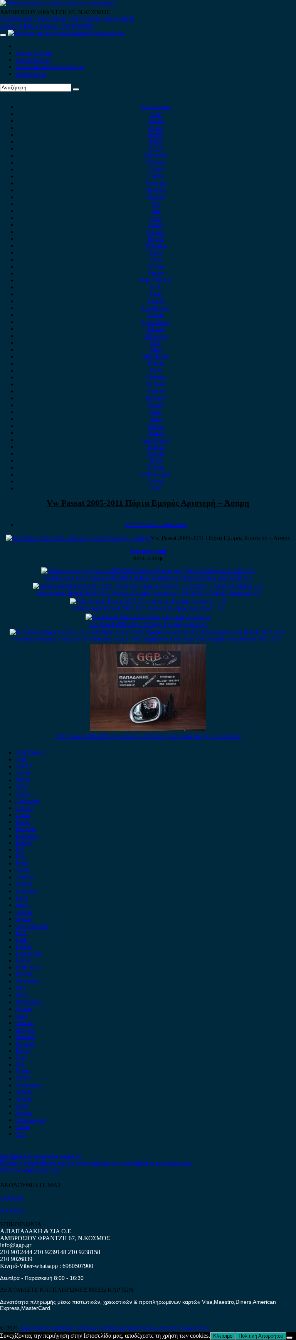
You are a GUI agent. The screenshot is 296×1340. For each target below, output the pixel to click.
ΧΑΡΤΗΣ (12, 1211)
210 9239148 (50, 19)
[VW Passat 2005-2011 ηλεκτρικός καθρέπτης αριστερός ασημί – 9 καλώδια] (148, 729)
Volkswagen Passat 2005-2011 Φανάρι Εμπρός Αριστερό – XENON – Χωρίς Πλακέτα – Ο (148, 593)
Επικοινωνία (30, 73)
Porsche (155, 391)
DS (156, 204)
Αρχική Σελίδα (33, 53)
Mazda (156, 328)
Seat (156, 419)
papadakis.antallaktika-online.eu (59, 1328)
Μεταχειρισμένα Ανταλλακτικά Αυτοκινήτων (154, 1328)
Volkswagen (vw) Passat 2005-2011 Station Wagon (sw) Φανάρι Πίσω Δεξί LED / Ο (148, 577)
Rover (155, 405)
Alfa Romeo (156, 107)
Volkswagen (156, 474)
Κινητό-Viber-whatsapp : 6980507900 (46, 26)
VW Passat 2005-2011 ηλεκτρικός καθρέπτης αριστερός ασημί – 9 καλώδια (147, 736)
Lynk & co (156, 322)
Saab (156, 412)
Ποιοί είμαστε (32, 60)
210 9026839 (118, 19)
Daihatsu (155, 190)
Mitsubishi (155, 356)
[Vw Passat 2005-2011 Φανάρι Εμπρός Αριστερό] (148, 617)
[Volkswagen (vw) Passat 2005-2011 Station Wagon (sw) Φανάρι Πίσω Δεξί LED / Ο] (148, 570)
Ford (155, 218)
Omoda (156, 377)
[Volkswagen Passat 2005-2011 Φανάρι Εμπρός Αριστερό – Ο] (148, 601)
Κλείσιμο (222, 1336)
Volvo (155, 481)
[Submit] (76, 89)
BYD (156, 141)
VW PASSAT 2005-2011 (156, 525)
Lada (156, 294)
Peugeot (156, 384)
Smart (156, 432)
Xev (156, 488)
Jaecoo (156, 266)
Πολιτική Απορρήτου (261, 1336)
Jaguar (156, 273)
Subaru (156, 446)
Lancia (156, 301)
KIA (155, 287)
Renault (155, 398)
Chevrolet (156, 155)
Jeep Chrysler (155, 280)
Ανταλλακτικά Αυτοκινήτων (49, 67)
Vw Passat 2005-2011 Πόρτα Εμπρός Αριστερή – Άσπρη (148, 503)
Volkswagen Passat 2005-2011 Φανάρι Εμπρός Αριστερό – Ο (148, 608)
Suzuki (155, 453)
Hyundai (155, 245)
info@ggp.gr (15, 1245)
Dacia (156, 176)
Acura (155, 127)
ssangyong (156, 439)
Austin (156, 120)
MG (156, 342)
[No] (289, 1338)
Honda (156, 238)
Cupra (155, 169)
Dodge (156, 197)
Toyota (155, 467)
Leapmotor (156, 308)
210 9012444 (16, 19)
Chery (155, 148)
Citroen (156, 162)
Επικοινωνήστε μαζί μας (30, 1170)
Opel (156, 370)
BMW (155, 134)
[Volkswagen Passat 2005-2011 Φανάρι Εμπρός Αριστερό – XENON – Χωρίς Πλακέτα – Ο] (148, 586)
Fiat (155, 211)
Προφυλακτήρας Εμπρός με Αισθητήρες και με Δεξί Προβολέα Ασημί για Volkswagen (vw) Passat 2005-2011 (148, 639)
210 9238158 (85, 19)
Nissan (156, 363)
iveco (155, 259)
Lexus (155, 315)
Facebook (12, 1198)
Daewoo (155, 183)
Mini (155, 349)
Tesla (156, 460)
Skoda (155, 426)
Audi (156, 114)
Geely (155, 224)
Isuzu (155, 252)
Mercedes (156, 335)
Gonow (155, 231)
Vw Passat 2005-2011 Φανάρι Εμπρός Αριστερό (148, 624)
